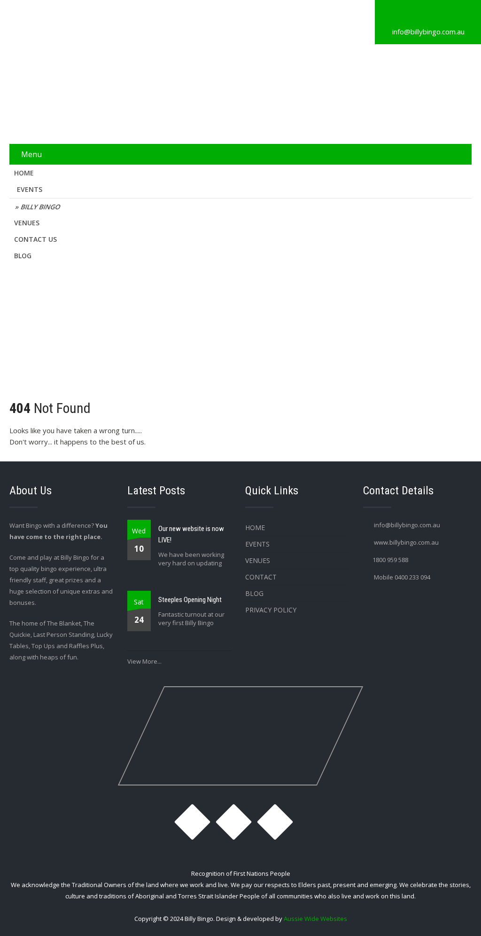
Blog (22, 255)
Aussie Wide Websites (315, 918)
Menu (31, 154)
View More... (144, 661)
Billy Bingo (41, 206)
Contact (261, 576)
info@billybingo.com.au (428, 31)
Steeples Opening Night (190, 599)
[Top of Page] (454, 916)
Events (29, 189)
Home (24, 172)
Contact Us (35, 239)
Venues (26, 222)
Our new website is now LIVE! (191, 534)
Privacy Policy (270, 609)
